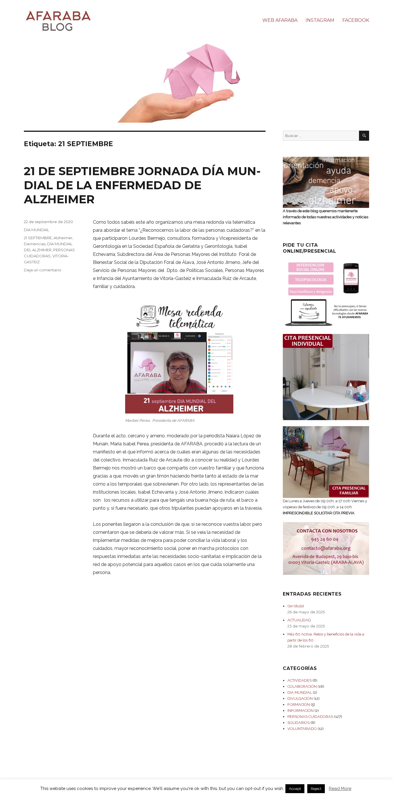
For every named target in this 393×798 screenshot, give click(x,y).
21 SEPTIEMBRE (38, 237)
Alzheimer (63, 237)
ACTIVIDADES (299, 680)
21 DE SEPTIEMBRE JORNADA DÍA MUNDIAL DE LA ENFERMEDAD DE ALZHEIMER (142, 185)
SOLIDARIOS (298, 722)
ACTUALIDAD (299, 620)
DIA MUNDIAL (36, 229)
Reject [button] (316, 789)
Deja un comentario (42, 270)
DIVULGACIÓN (300, 698)
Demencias (34, 243)
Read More (340, 788)
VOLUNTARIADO (302, 728)
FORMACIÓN (298, 704)
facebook (355, 20)
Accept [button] (295, 789)
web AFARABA (279, 20)
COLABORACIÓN (302, 686)
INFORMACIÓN (300, 710)
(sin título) (295, 606)
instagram (320, 20)
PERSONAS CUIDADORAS (310, 716)
